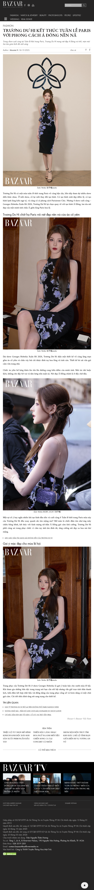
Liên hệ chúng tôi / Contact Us (45, 805)
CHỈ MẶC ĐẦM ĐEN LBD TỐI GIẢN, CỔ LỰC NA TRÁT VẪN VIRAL (28, 714)
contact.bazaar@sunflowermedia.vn (23, 846)
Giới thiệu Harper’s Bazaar (12, 803)
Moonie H (14, 50)
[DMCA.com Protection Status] (9, 853)
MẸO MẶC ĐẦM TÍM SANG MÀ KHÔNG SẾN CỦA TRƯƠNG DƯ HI (28, 538)
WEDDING (14, 19)
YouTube (33, 5)
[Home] (84, 885)
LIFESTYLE (77, 15)
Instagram (29, 5)
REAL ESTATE (26, 19)
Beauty (43, 15)
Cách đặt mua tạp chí (10, 805)
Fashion (14, 15)
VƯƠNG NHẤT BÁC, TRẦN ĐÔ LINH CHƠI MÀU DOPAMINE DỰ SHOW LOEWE (33, 711)
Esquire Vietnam (70, 803)
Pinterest (86, 50)
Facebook (25, 5)
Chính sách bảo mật (41, 803)
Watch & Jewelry (29, 15)
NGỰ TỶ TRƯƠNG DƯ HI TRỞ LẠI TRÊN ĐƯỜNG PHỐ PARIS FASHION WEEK (32, 707)
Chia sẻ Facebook (90, 50)
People (68, 15)
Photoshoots (55, 15)
